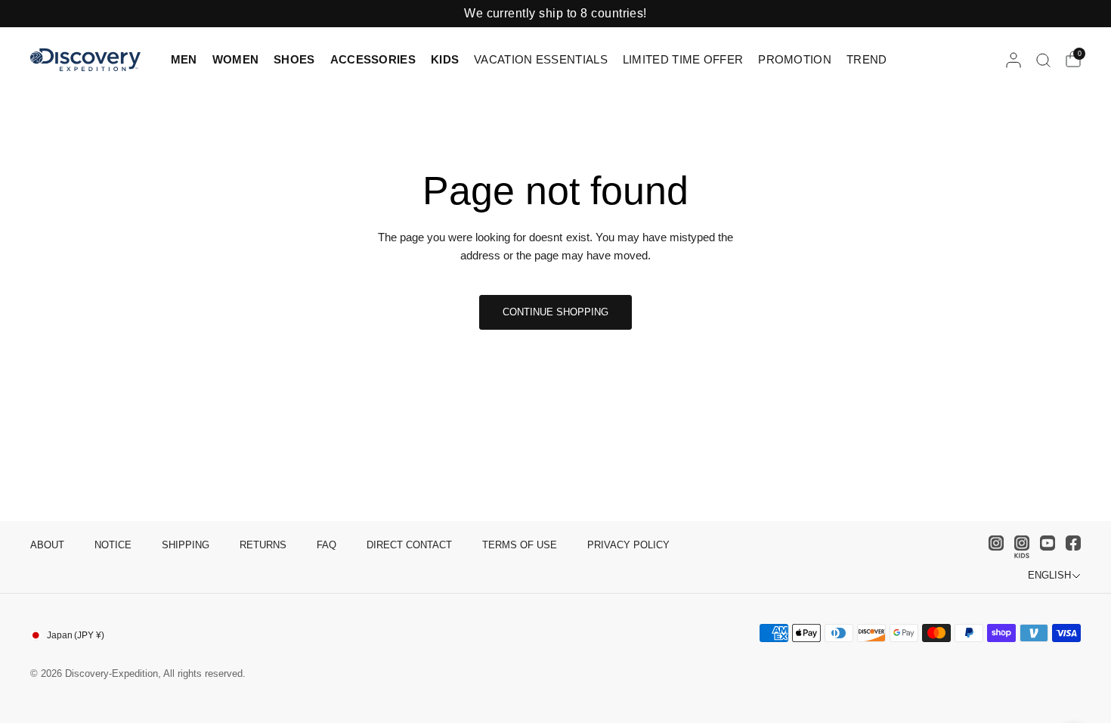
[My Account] (1013, 59)
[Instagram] (992, 543)
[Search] (1043, 59)
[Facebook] (1069, 543)
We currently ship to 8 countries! (555, 14)
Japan (75, 635)
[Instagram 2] (1018, 546)
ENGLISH (1049, 575)
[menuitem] (188, 60)
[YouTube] (1043, 543)
